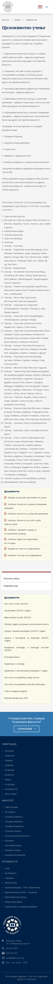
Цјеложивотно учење (15, 897)
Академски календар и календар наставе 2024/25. (26, 648)
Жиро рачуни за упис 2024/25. (17, 617)
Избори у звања (13, 850)
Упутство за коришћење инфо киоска (21, 677)
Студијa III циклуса (14, 826)
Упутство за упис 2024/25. (16, 603)
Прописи (9, 840)
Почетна (5, 20)
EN (46, 7)
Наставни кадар (13, 845)
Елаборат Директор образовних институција (21, 541)
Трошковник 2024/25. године (17, 610)
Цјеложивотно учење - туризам (21, 892)
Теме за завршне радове (15, 691)
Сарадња (9, 878)
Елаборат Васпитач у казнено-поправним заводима (25, 506)
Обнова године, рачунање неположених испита (26, 624)
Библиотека (11, 883)
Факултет (10, 755)
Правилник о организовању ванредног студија (25, 670)
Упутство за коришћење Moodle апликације (24, 684)
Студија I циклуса (13, 817)
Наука (8, 779)
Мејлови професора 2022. (16, 698)
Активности (11, 789)
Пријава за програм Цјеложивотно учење (27, 497)
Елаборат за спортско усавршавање (24, 555)
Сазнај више (25, 728)
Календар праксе (12, 657)
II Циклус (9, 765)
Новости (9, 775)
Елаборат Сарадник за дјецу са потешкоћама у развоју (20, 531)
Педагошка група (13, 902)
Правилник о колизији (14, 664)
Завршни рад (10, 585)
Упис (7, 868)
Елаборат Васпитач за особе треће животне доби (22, 522)
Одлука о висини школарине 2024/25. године (24, 631)
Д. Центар (10, 784)
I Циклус (9, 760)
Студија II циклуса (14, 821)
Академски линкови (15, 855)
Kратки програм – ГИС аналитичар (22, 887)
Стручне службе (13, 831)
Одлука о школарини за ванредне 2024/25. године (26, 639)
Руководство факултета (17, 836)
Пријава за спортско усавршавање (23, 548)
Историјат (10, 812)
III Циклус (10, 770)
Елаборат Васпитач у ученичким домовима (27, 513)
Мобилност (10, 873)
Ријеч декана (11, 807)
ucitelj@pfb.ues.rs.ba (15, 958)
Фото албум (11, 794)
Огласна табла (11, 578)
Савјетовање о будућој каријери (21, 906)
